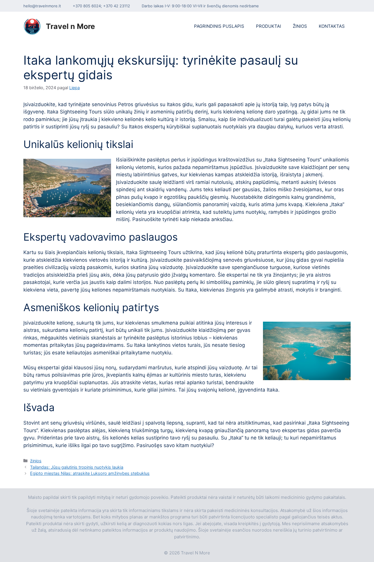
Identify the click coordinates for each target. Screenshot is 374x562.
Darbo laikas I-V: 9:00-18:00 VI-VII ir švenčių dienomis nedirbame (200, 6)
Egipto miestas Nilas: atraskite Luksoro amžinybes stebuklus (90, 473)
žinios (35, 460)
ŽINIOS (300, 26)
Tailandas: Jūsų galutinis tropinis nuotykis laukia (76, 467)
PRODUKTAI (268, 26)
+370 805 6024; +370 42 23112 (101, 6)
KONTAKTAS (332, 26)
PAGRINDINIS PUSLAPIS (219, 26)
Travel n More (70, 26)
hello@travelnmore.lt (42, 6)
